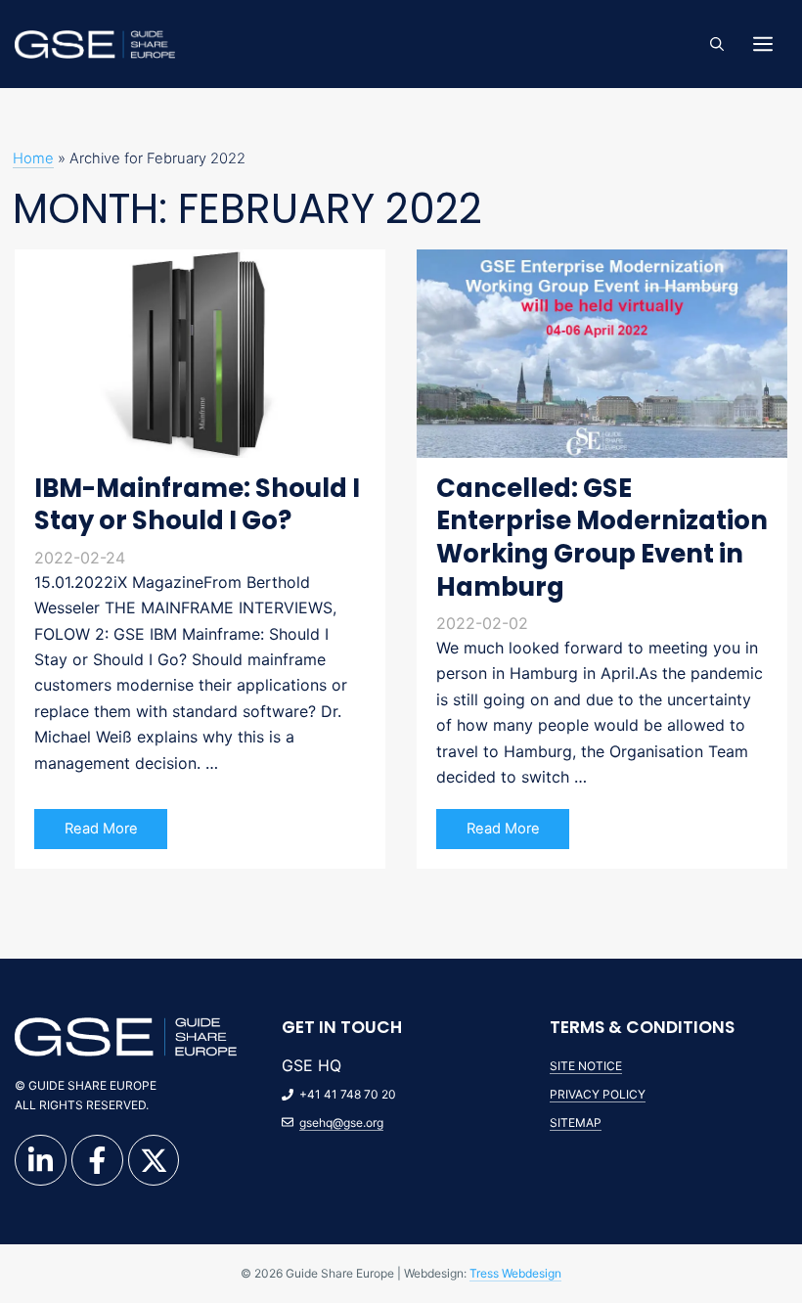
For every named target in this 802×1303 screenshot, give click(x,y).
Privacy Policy (598, 1094)
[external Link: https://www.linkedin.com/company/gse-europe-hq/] (41, 1161)
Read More (101, 828)
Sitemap (576, 1122)
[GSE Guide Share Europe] (95, 43)
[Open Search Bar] (716, 44)
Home (33, 158)
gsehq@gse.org (341, 1122)
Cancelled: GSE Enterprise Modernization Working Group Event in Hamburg (602, 538)
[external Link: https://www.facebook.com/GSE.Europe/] (97, 1161)
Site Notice (586, 1065)
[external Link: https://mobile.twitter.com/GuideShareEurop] (154, 1161)
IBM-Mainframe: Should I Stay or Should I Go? (197, 505)
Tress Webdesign (515, 1273)
